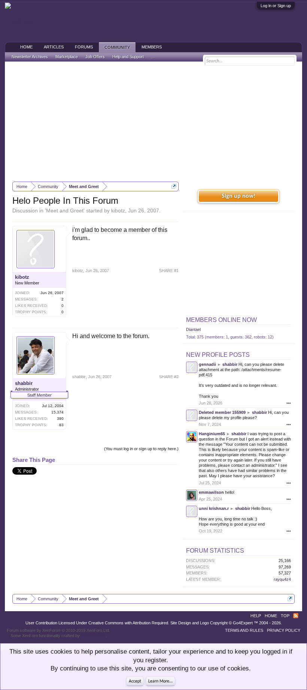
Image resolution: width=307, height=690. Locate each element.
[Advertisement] (153, 121)
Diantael (193, 329)
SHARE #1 (169, 270)
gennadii (207, 364)
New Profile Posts (218, 355)
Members (152, 47)
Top (285, 615)
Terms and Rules (244, 630)
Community (117, 47)
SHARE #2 (169, 376)
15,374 (57, 412)
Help (255, 615)
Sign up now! (238, 196)
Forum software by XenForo (58, 630)
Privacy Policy (283, 630)
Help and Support (128, 56)
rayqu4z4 (282, 579)
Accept (135, 681)
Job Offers (95, 56)
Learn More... (160, 681)
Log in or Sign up (276, 5)
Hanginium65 (212, 433)
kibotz (118, 210)
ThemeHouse (93, 635)
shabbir (24, 383)
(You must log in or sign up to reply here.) (141, 448)
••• (288, 403)
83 (61, 425)
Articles (54, 47)
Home (26, 47)
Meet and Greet (64, 210)
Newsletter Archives (30, 56)
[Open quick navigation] (173, 186)
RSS (295, 615)
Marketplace (66, 56)
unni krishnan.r (214, 508)
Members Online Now (221, 320)
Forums (84, 47)
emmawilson (211, 492)
